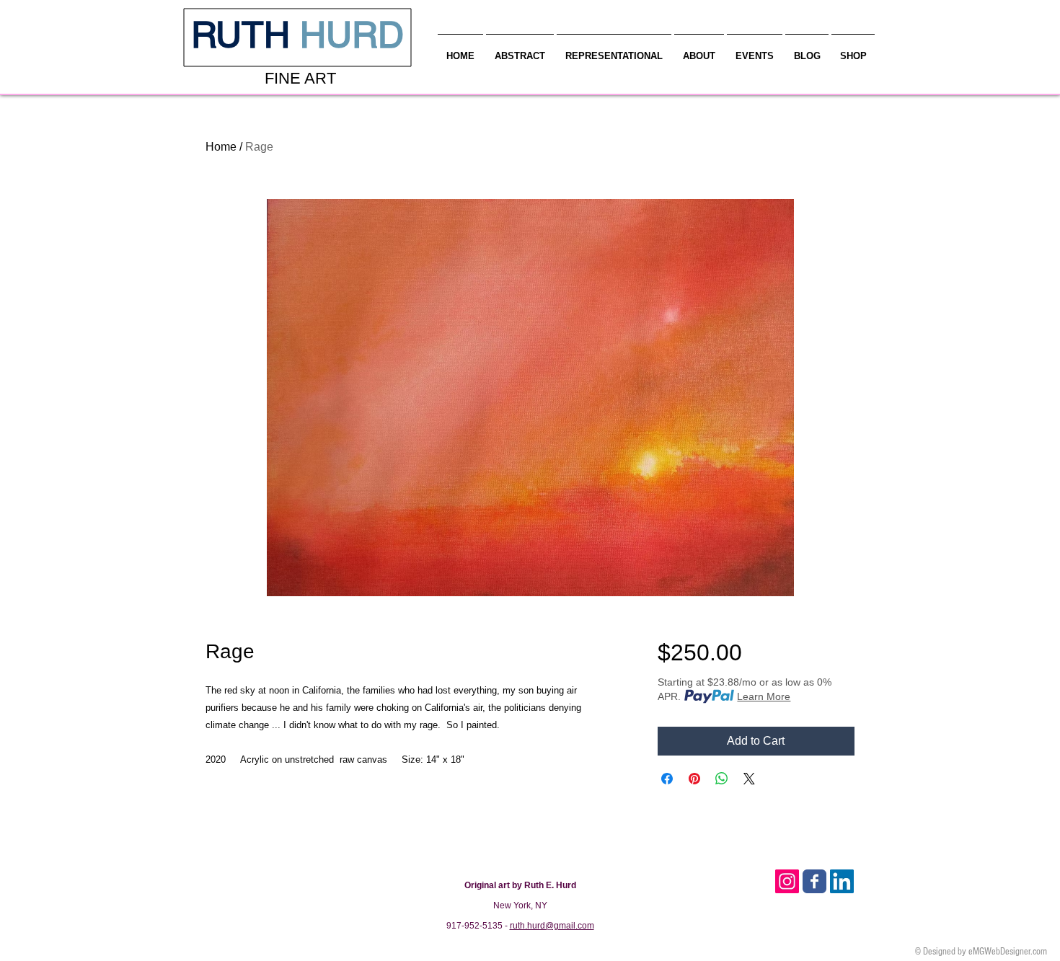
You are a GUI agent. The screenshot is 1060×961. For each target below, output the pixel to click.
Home (221, 147)
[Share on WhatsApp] (721, 778)
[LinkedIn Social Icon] (842, 881)
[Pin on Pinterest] (694, 778)
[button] (699, 50)
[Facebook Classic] (814, 881)
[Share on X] (749, 778)
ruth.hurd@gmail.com (552, 926)
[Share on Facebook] (667, 778)
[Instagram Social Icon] (787, 881)
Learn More (763, 696)
